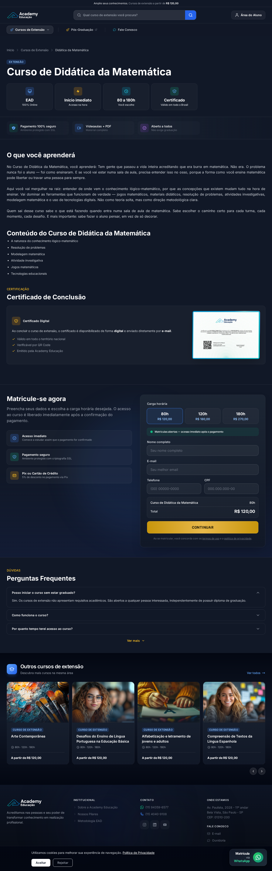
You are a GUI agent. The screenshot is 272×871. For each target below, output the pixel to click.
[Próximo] (261, 771)
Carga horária (157, 403)
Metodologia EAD (90, 821)
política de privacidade (237, 538)
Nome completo (158, 442)
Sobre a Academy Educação (98, 807)
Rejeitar (62, 862)
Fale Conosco (127, 29)
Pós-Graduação (82, 29)
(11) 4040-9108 (156, 814)
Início (10, 50)
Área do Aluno (251, 15)
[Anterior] (253, 771)
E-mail (151, 461)
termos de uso (210, 538)
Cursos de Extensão (30, 29)
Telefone (153, 480)
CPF (207, 480)
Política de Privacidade (138, 852)
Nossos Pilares (88, 814)
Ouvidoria (218, 840)
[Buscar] (190, 15)
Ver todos (254, 673)
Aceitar (41, 862)
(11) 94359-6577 (157, 807)
